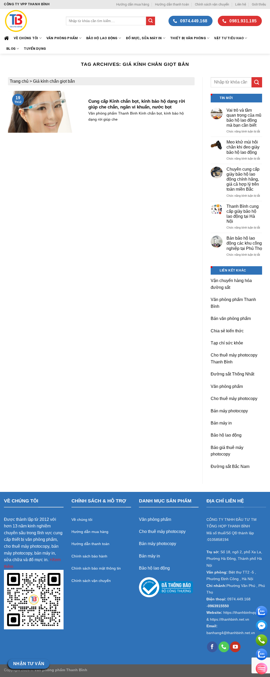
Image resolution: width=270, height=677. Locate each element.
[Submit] (150, 21)
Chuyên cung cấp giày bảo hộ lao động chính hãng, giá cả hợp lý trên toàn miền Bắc (242, 179)
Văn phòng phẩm (227, 386)
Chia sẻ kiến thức (227, 331)
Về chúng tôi (26, 38)
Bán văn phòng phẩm (231, 318)
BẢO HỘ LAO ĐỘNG (102, 38)
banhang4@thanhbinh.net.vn (230, 633)
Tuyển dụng (35, 49)
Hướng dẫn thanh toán (172, 4)
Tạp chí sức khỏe (227, 343)
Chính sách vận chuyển (212, 4)
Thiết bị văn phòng (188, 38)
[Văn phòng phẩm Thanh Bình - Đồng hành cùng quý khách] (31, 21)
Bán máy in (221, 423)
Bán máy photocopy (229, 411)
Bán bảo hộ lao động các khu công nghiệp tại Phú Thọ (244, 243)
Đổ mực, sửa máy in (144, 38)
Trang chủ (19, 81)
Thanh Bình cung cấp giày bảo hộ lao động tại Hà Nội (242, 214)
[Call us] (224, 646)
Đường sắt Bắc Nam (230, 466)
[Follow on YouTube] (235, 646)
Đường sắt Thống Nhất (232, 374)
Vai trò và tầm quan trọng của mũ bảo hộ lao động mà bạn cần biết (243, 118)
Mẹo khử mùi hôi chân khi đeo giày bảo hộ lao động (242, 147)
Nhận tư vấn (29, 663)
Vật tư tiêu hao (229, 38)
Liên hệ (240, 4)
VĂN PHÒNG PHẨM (62, 38)
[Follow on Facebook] (212, 646)
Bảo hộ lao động (226, 435)
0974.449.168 (238, 599)
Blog (11, 49)
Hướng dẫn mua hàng (132, 4)
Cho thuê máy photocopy (234, 398)
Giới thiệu (259, 4)
